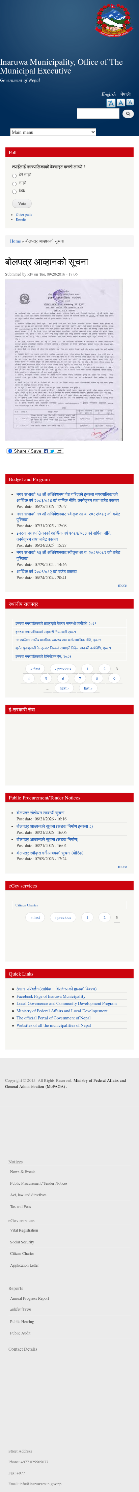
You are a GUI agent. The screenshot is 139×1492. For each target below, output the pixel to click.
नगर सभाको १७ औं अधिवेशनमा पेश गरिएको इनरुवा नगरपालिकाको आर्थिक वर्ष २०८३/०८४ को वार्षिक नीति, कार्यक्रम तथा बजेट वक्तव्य (68, 497)
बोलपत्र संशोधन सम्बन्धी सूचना (40, 813)
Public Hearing (22, 1321)
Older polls (24, 214)
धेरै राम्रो (25, 174)
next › (64, 688)
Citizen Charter (27, 904)
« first (35, 668)
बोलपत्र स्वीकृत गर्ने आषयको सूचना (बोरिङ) (50, 853)
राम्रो (22, 182)
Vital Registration (24, 1230)
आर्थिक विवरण (20, 1309)
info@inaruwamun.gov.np (40, 1483)
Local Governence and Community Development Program (67, 1003)
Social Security (22, 1241)
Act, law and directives (28, 1194)
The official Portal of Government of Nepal (54, 1018)
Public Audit (20, 1332)
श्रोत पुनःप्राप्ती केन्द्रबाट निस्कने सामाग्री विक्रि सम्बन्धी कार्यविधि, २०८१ (63, 647)
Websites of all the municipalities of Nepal (54, 1025)
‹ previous (63, 668)
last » (88, 688)
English (109, 94)
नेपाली (125, 94)
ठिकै (22, 190)
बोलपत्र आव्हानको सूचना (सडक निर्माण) (47, 839)
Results (21, 219)
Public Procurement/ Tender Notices (38, 1183)
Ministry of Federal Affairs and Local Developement (62, 1011)
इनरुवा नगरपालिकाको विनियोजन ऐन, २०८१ (43, 656)
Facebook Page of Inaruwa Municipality (51, 996)
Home (15, 241)
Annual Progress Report (29, 1298)
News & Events (22, 1171)
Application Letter (24, 1265)
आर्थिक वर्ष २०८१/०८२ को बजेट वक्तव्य (47, 571)
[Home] (114, 19)
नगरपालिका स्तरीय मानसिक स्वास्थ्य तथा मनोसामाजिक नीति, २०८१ (58, 639)
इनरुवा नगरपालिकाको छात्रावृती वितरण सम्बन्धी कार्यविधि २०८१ (56, 623)
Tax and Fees (20, 1206)
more (122, 585)
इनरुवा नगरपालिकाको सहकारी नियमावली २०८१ (46, 631)
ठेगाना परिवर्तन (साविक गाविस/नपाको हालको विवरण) (56, 989)
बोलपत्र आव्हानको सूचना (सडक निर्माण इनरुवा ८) (55, 826)
